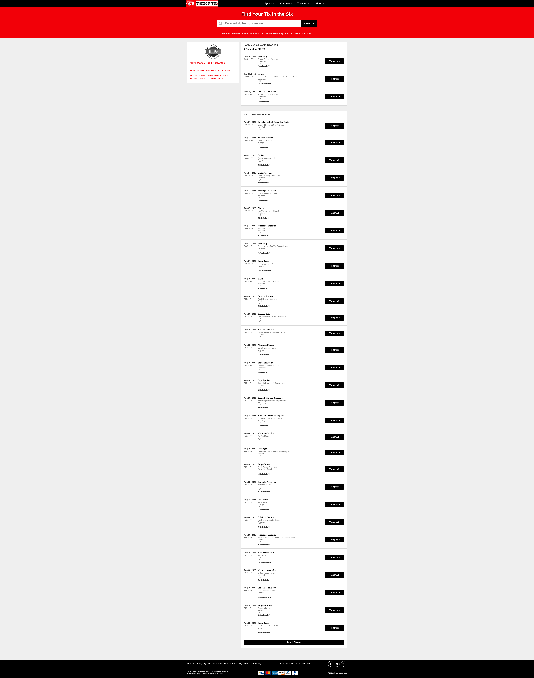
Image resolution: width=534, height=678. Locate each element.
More (318, 3)
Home (190, 663)
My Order (244, 663)
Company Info (203, 663)
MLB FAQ (256, 663)
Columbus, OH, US (255, 49)
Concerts (285, 3)
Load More (294, 642)
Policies (217, 663)
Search (309, 23)
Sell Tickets (230, 663)
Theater (301, 3)
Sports (268, 3)
